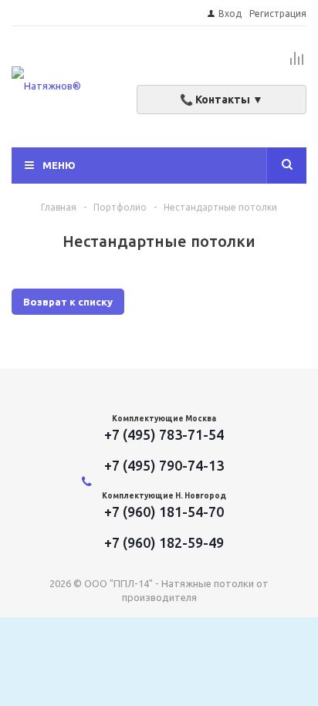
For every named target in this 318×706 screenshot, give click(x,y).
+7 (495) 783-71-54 (164, 434)
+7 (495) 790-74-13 (164, 465)
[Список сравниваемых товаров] (297, 64)
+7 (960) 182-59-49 (164, 542)
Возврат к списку (68, 301)
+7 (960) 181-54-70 (164, 511)
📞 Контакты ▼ (221, 99)
